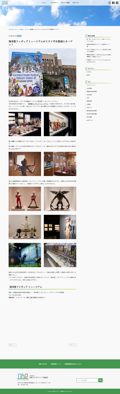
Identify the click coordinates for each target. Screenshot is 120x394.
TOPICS (89, 72)
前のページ (12, 345)
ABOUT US (76, 3)
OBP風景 (89, 88)
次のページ (72, 345)
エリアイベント (91, 85)
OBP (88, 98)
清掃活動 (89, 101)
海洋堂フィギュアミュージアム (38, 104)
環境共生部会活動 (92, 91)
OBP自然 (89, 95)
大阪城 (19, 36)
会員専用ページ (56, 364)
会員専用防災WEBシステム (73, 364)
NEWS (88, 75)
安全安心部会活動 (92, 114)
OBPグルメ (90, 120)
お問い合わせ (43, 364)
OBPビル (89, 107)
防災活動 (89, 117)
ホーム (44, 3)
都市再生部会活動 (92, 111)
